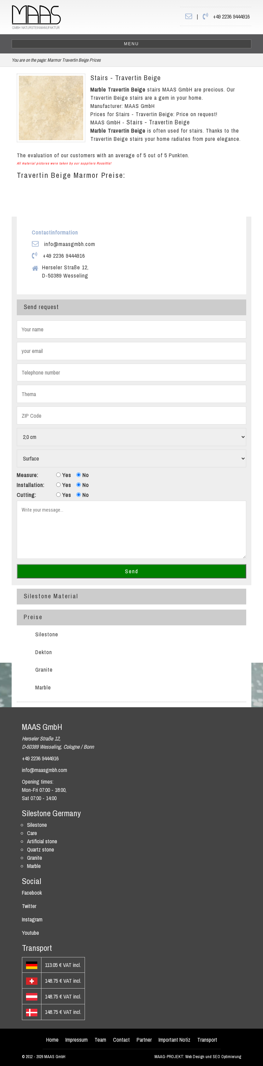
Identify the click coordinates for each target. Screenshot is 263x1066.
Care (32, 833)
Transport (207, 1039)
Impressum (76, 1039)
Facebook (32, 892)
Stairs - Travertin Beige (125, 77)
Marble (43, 687)
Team (100, 1039)
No (85, 475)
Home (52, 1039)
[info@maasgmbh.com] (189, 16)
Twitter (29, 906)
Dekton (43, 652)
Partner (144, 1039)
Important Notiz (174, 1039)
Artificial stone (42, 841)
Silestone (46, 634)
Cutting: (26, 495)
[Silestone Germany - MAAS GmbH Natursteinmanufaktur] (36, 16)
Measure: (27, 475)
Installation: (31, 485)
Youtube (30, 932)
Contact (121, 1039)
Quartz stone (40, 849)
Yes (66, 475)
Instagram (32, 919)
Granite (44, 669)
